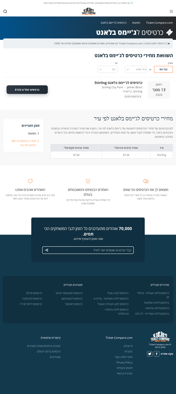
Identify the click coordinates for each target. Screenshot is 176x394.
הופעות (136, 23)
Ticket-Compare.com (159, 23)
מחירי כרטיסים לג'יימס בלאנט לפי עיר (24, 143)
